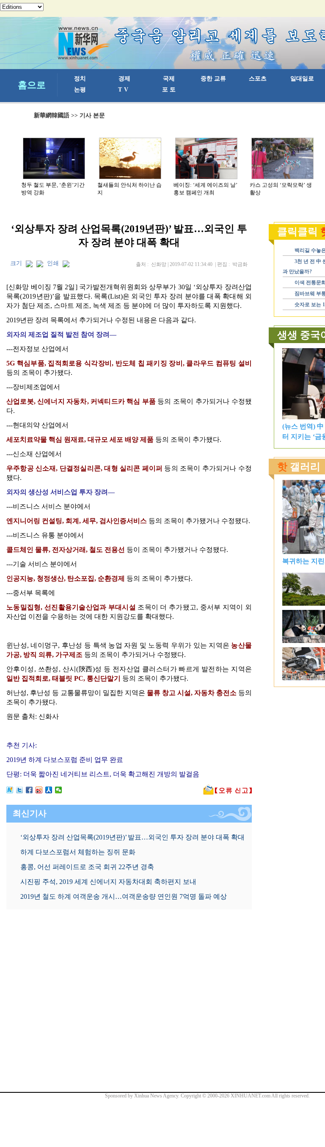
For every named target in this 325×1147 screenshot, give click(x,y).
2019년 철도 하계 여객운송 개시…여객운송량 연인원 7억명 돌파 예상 (123, 896)
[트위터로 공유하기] (19, 790)
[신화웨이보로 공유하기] (10, 790)
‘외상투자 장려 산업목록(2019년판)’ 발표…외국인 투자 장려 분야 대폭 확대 (132, 837)
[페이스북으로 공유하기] (29, 790)
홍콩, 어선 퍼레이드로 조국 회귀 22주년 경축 (87, 866)
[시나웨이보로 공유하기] (39, 790)
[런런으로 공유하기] (48, 790)
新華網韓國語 (51, 115)
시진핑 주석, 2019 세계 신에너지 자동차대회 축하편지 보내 (108, 881)
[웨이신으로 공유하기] (58, 790)
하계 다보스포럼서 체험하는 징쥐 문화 (77, 852)
